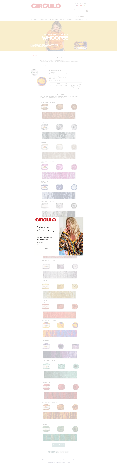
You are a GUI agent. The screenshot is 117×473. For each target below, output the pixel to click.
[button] (81, 219)
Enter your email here (41, 242)
